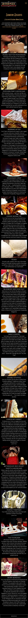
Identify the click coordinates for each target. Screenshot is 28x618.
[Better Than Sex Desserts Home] (9, 4)
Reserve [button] (14, 616)
